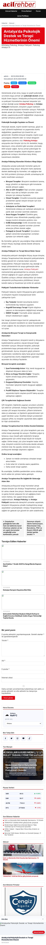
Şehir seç (9, 719)
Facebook (22, 83)
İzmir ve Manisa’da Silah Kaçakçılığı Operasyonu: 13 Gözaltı (24, 820)
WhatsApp (32, 83)
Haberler (4, 23)
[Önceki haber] (35, 753)
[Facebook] (5, 738)
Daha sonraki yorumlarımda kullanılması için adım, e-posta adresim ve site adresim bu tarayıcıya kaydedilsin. (23, 691)
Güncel (11, 23)
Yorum (5, 640)
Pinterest (15, 86)
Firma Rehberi (27, 11)
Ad (3, 661)
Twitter (14, 83)
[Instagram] (17, 738)
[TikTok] (29, 738)
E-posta (5, 669)
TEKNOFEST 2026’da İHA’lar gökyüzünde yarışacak (21, 822)
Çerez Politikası (23, 16)
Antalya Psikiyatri (31, 269)
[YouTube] (23, 738)
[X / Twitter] (11, 738)
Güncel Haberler (11, 11)
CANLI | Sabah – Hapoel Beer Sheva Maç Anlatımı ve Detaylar (22, 830)
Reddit (7, 86)
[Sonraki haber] (40, 753)
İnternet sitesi (7, 678)
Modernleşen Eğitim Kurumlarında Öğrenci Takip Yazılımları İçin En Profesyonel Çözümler (21, 825)
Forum (38, 11)
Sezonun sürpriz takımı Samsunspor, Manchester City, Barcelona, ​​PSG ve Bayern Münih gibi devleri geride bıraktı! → (35, 527)
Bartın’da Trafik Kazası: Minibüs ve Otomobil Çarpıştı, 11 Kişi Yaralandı (23, 834)
